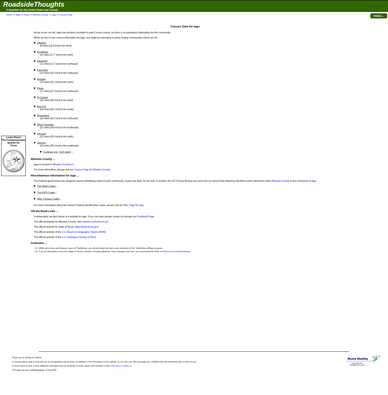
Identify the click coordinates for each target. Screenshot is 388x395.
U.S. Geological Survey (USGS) (79, 237)
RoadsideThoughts (33, 4)
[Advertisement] (13, 76)
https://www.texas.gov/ (87, 227)
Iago (313, 181)
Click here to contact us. (121, 366)
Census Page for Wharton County (92, 169)
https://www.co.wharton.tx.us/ (92, 221)
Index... (379, 15)
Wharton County (61, 164)
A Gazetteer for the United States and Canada (32, 10)
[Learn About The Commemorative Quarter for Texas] (13, 174)
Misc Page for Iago (134, 205)
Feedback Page (145, 216)
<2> (72, 164)
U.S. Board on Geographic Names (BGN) (84, 232)
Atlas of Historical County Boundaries (172, 251)
